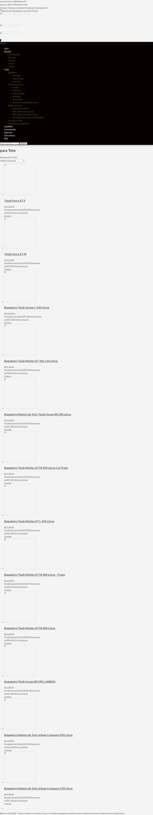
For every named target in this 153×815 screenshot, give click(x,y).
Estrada (11, 60)
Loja (8, 126)
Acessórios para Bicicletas (18, 123)
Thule (6, 69)
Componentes (10, 129)
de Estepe (16, 96)
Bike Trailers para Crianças (23, 111)
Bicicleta (7, 51)
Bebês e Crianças (15, 105)
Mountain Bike (14, 54)
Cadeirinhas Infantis (20, 108)
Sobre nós (8, 132)
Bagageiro (12, 72)
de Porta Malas (18, 93)
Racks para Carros (15, 84)
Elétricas (12, 57)
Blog (6, 138)
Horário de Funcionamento (36, 8)
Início (6, 48)
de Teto (15, 87)
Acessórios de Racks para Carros (25, 102)
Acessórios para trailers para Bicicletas (28, 117)
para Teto (16, 81)
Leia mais (8, 429)
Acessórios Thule (15, 120)
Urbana (11, 66)
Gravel (11, 63)
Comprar (7, 216)
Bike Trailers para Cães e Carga (24, 114)
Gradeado (16, 75)
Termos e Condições (16, 8)
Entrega (3, 8)
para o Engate (18, 78)
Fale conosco (9, 135)
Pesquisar (23, 143)
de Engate (16, 90)
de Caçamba (17, 99)
